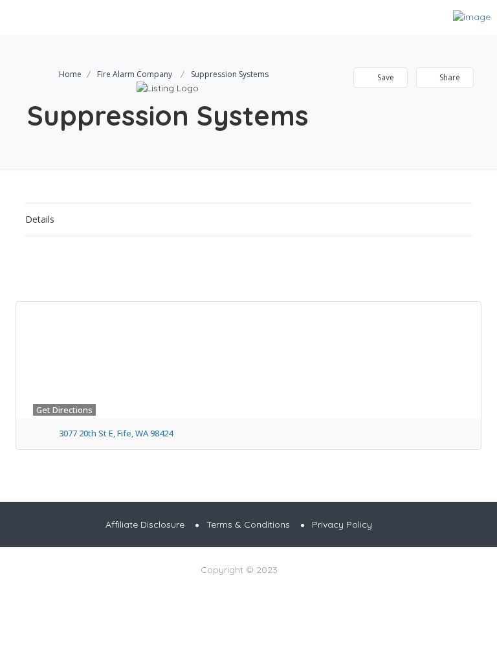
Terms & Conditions (248, 524)
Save (384, 77)
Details (39, 219)
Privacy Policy (342, 524)
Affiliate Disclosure (144, 524)
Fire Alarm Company (134, 74)
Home (70, 74)
